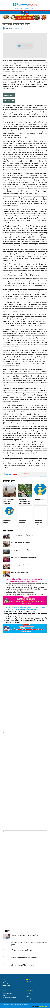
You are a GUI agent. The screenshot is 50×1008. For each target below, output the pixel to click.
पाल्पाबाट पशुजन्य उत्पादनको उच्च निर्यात (20, 550)
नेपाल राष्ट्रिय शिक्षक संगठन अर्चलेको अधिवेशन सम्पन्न (23, 557)
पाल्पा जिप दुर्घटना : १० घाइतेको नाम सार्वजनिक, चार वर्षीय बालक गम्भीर (24, 501)
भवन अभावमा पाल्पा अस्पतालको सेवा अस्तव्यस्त (22, 535)
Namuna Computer (43, 1006)
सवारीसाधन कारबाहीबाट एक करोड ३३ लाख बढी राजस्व (24, 957)
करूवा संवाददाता (9, 28)
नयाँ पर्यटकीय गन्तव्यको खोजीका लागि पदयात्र (21, 950)
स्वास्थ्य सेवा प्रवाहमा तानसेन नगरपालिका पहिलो (22, 565)
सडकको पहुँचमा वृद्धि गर (40, 499)
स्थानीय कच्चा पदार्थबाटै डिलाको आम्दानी (20, 542)
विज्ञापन (27, 996)
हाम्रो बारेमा (28, 994)
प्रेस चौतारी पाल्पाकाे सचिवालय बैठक (19, 572)
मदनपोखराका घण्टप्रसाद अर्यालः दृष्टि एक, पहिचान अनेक (9, 501)
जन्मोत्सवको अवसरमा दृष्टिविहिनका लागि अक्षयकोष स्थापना (24, 965)
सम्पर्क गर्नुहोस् (29, 999)
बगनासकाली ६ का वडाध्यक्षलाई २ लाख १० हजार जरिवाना (24, 935)
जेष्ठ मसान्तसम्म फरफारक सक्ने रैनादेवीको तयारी (38, 523)
